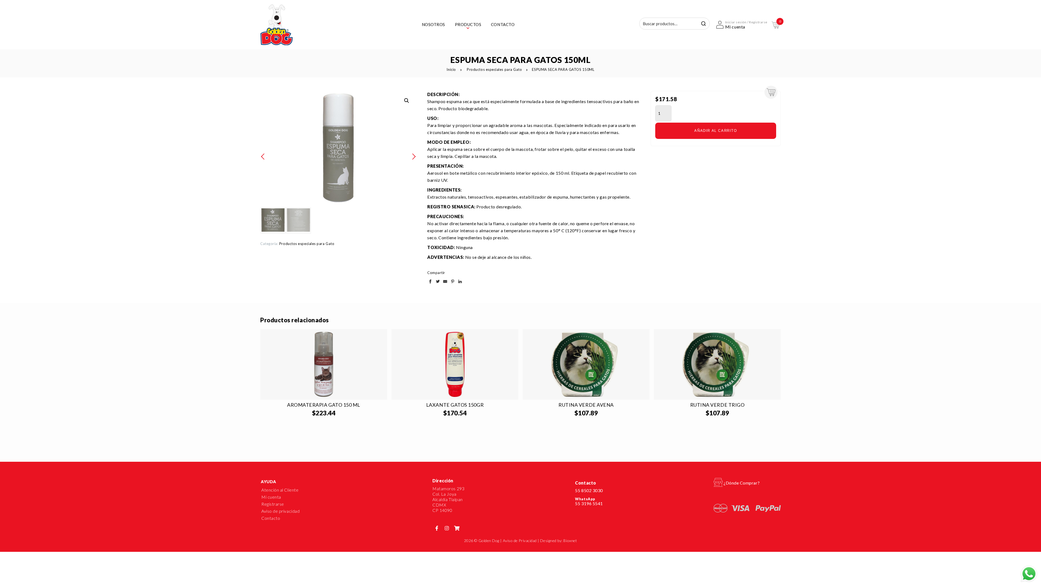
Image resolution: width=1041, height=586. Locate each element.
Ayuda (268, 481)
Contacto (270, 518)
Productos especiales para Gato (494, 69)
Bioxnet (570, 540)
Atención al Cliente (279, 489)
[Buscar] (703, 23)
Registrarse (272, 504)
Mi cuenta (271, 496)
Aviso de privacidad (280, 511)
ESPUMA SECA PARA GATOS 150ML (563, 69)
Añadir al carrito (715, 131)
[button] (407, 101)
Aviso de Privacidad (520, 540)
